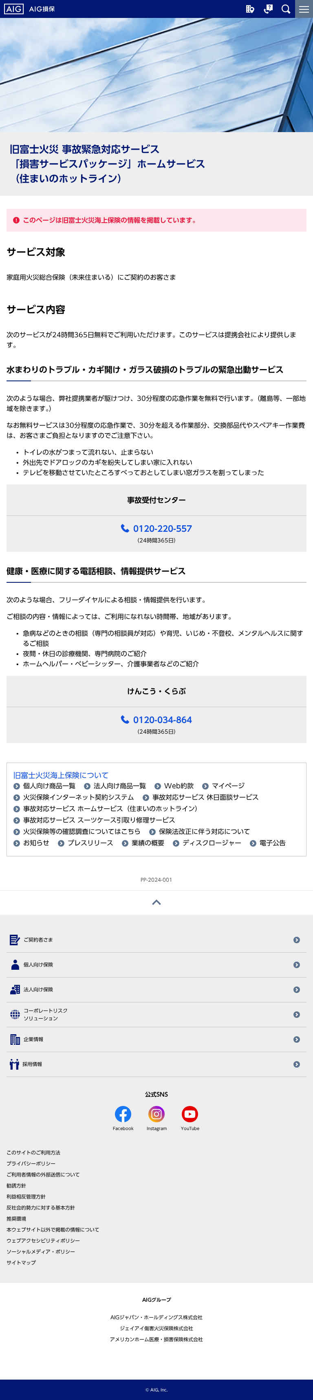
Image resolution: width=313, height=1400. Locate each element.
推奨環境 (16, 1218)
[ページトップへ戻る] (156, 903)
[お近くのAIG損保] (250, 9)
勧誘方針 (16, 1185)
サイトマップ (21, 1262)
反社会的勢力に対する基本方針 (41, 1207)
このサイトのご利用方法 (33, 1152)
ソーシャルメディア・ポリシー (41, 1251)
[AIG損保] (29, 9)
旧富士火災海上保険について (61, 775)
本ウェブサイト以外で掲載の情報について (53, 1229)
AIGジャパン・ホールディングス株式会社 (156, 1317)
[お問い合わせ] (268, 9)
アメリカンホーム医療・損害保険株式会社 (156, 1339)
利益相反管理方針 (26, 1196)
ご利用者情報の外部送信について (43, 1174)
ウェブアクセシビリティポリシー (43, 1240)
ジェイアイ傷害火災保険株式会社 (156, 1328)
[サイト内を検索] (286, 9)
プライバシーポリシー (31, 1163)
